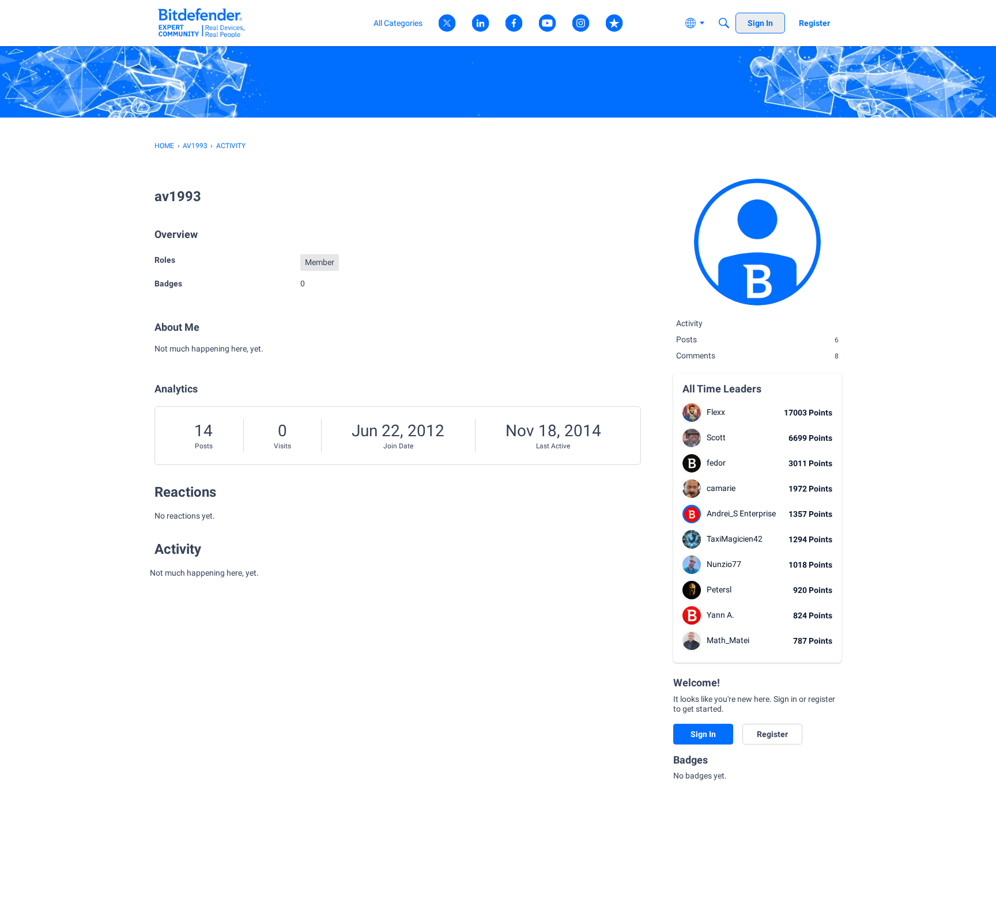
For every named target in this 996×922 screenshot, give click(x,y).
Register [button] (772, 734)
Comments (757, 355)
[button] (691, 412)
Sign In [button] (703, 734)
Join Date (398, 446)
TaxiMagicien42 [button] (735, 538)
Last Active (553, 446)
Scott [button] (716, 437)
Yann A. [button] (720, 614)
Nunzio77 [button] (724, 564)
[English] (201, 22)
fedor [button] (716, 462)
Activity (689, 323)
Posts (204, 446)
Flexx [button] (716, 412)
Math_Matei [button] (728, 640)
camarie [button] (721, 488)
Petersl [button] (719, 589)
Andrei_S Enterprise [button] (741, 513)
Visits (282, 446)
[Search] (724, 23)
